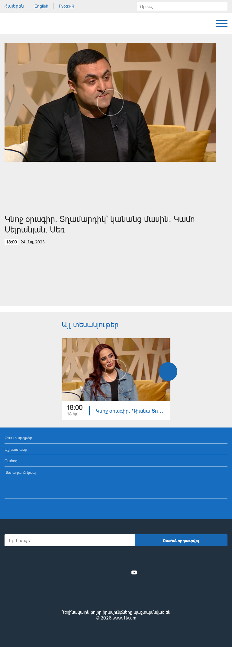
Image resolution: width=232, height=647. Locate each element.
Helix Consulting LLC (116, 632)
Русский (66, 6)
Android (133, 559)
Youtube (134, 572)
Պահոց (11, 460)
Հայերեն (14, 6)
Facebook (95, 572)
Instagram (124, 572)
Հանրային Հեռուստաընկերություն (27, 23)
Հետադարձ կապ (20, 472)
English (41, 6)
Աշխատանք (16, 449)
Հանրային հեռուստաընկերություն (116, 596)
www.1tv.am (124, 618)
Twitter (103, 572)
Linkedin (114, 572)
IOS (99, 559)
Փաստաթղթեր (18, 437)
